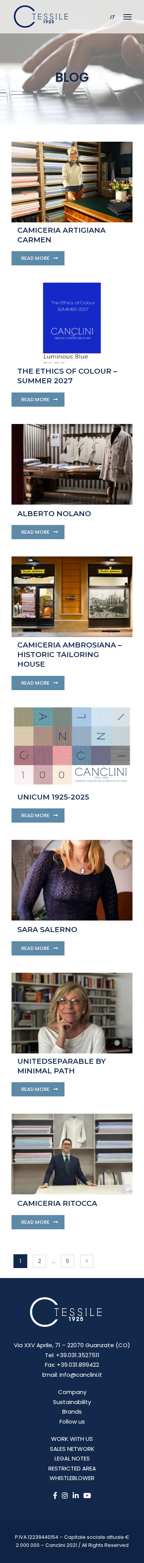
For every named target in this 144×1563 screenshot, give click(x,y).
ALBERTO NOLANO (54, 513)
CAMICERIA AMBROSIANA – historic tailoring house (69, 655)
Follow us (72, 1421)
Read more (36, 258)
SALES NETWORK (72, 1449)
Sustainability (72, 1402)
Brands (72, 1411)
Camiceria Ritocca (57, 1203)
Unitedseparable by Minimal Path (61, 1066)
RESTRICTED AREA (72, 1468)
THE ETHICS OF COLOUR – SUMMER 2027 (67, 376)
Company (72, 1392)
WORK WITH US (72, 1439)
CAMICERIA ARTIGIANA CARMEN (61, 235)
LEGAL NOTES (72, 1458)
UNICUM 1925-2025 (53, 797)
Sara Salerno (47, 929)
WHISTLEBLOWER (72, 1478)
